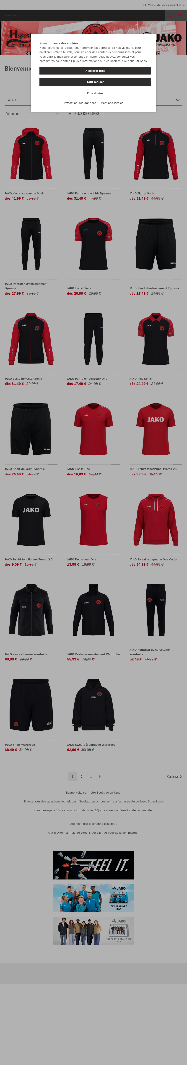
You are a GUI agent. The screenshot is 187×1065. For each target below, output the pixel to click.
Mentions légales (112, 103)
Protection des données (80, 103)
